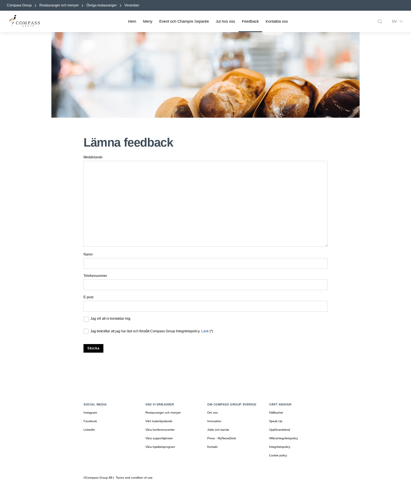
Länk (205, 331)
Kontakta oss (277, 21)
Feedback (250, 21)
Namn (88, 254)
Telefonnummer (95, 276)
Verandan (131, 5)
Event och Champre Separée (184, 21)
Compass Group (19, 5)
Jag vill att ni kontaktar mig (110, 318)
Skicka (93, 348)
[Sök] (379, 21)
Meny (147, 21)
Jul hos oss (225, 21)
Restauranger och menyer (59, 5)
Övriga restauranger (101, 5)
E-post (88, 297)
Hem (132, 21)
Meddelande (93, 157)
